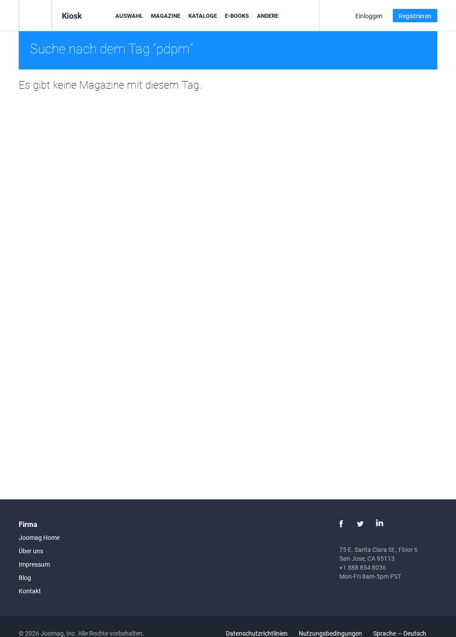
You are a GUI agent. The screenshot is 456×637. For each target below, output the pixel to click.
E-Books (237, 16)
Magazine (165, 16)
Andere (267, 16)
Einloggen (369, 16)
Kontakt (30, 591)
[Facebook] (341, 524)
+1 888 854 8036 (362, 567)
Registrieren (415, 16)
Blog (25, 577)
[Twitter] (360, 524)
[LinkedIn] (379, 524)
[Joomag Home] (35, 15)
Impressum (34, 564)
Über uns (31, 551)
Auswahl (129, 16)
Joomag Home (39, 537)
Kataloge (202, 16)
